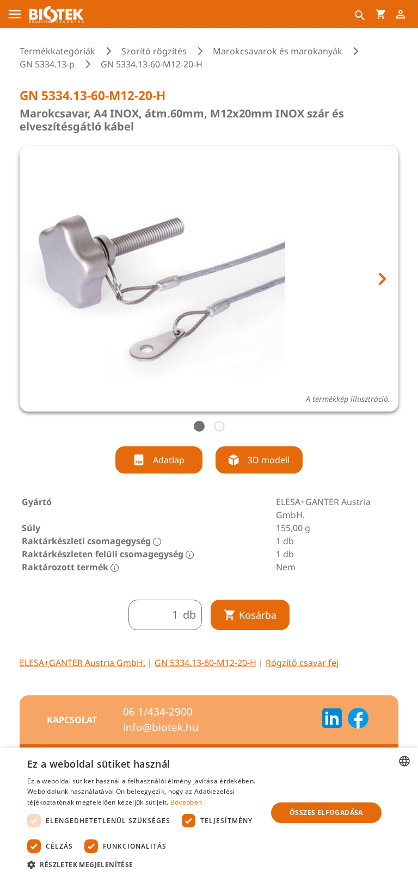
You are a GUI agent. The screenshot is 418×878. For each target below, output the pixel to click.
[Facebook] (358, 719)
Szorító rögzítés (154, 51)
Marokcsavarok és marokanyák (277, 51)
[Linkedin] (332, 719)
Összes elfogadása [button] (326, 812)
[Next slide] (381, 278)
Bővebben (186, 802)
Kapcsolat (72, 720)
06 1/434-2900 (158, 712)
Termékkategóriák (57, 51)
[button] (143, 864)
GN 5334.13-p (47, 64)
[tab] (199, 426)
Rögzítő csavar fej (302, 663)
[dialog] (209, 813)
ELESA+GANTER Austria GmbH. (82, 663)
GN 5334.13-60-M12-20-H (205, 663)
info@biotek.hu (161, 727)
